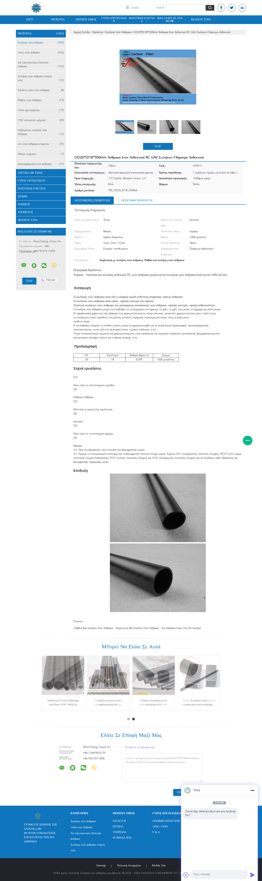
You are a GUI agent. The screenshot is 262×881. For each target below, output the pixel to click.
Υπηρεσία (119, 832)
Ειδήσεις (24, 204)
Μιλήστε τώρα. (201, 19)
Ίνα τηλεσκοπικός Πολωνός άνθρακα (41, 64)
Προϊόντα (58, 19)
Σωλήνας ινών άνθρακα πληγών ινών (41, 78)
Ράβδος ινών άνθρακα (41, 100)
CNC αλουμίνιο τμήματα (41, 120)
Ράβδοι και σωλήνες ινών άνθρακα (93, 628)
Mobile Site (159, 865)
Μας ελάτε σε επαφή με (170, 19)
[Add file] (186, 875)
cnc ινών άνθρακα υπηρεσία (41, 144)
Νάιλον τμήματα (41, 154)
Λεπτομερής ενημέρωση (92, 200)
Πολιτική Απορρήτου (129, 865)
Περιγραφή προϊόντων (136, 200)
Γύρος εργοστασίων (114, 19)
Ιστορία (118, 826)
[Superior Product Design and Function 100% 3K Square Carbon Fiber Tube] (63, 677)
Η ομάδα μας (122, 837)
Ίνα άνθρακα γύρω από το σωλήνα (181, 628)
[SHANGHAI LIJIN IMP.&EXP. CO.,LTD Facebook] (221, 8)
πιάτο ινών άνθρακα (41, 52)
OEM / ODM (160, 826)
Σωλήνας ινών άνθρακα (41, 42)
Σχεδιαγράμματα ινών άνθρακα (41, 164)
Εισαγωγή (119, 821)
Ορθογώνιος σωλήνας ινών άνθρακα (41, 132)
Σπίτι (29, 19)
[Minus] (252, 790)
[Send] (252, 875)
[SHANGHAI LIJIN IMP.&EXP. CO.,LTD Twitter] (232, 8)
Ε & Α (156, 832)
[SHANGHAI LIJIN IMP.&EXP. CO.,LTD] (23, 265)
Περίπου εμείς (86, 19)
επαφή (22, 196)
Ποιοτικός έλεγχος (142, 19)
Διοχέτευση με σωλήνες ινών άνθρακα (137, 628)
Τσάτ (158, 146)
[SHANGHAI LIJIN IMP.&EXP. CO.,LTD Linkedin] (242, 8)
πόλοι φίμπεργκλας (41, 110)
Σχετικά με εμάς (30, 173)
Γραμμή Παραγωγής (166, 821)
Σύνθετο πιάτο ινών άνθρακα (41, 90)
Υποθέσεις (25, 212)
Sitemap (101, 865)
